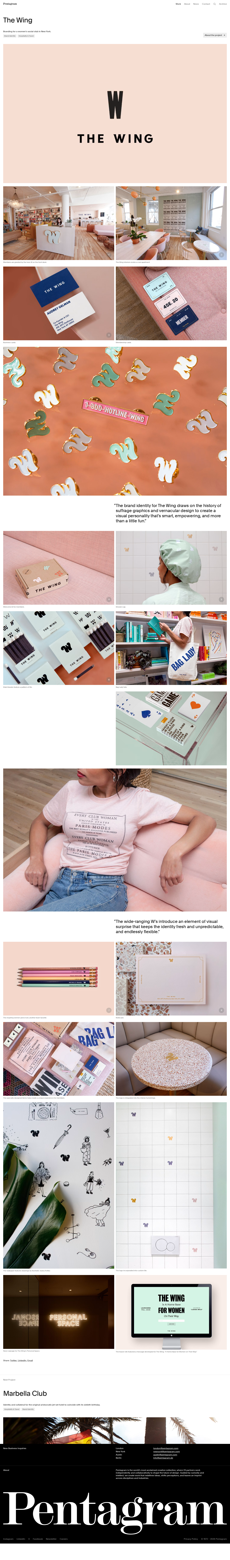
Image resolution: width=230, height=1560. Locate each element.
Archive (223, 4)
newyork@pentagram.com (166, 1451)
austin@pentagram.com (165, 1454)
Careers (64, 1539)
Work (178, 4)
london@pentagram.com (165, 1448)
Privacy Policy (191, 1539)
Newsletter (51, 1539)
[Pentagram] (10, 4)
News (196, 4)
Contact (206, 4)
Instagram (8, 1539)
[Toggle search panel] (214, 4)
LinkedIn (21, 1539)
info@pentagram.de (163, 1458)
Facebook (38, 1539)
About (187, 4)
